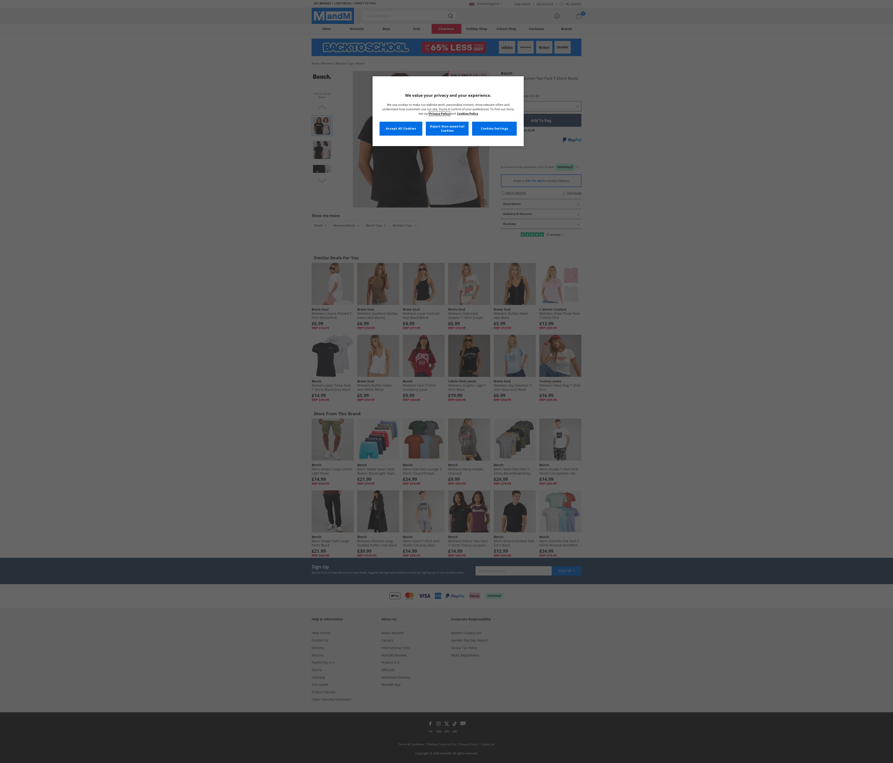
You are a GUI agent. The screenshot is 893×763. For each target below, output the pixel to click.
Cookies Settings (494, 129)
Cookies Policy (467, 114)
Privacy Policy (439, 114)
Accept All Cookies (401, 129)
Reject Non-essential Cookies (447, 128)
